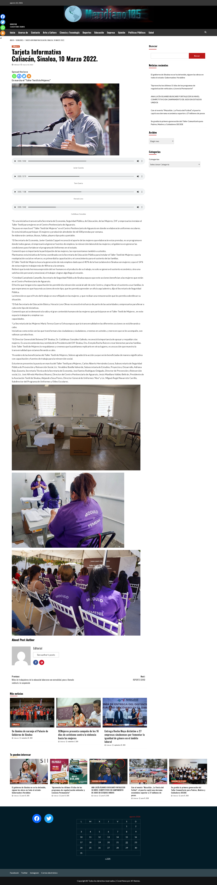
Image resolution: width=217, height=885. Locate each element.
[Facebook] (19, 76)
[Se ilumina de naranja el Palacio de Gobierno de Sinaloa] (32, 712)
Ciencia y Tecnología (69, 32)
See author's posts (46, 654)
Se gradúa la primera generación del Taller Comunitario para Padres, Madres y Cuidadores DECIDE (177, 122)
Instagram (34, 873)
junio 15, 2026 (25, 796)
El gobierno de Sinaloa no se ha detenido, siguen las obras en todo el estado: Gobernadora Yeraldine (177, 76)
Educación (99, 32)
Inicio (12, 32)
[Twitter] (24, 76)
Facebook (14, 873)
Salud (151, 32)
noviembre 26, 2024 (26, 738)
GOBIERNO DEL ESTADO (19, 781)
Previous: (43, 679)
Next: (139, 678)
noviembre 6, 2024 (73, 742)
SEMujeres (16, 46)
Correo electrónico (49, 873)
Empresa (111, 32)
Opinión (121, 32)
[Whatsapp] (14, 76)
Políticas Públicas (136, 32)
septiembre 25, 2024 (119, 745)
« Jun (107, 858)
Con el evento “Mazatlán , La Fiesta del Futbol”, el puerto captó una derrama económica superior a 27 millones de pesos (178, 111)
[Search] (205, 32)
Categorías (154, 159)
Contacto (35, 32)
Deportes (87, 32)
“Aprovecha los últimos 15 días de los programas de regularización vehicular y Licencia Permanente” (173, 87)
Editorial (17, 65)
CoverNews (122, 881)
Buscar (153, 46)
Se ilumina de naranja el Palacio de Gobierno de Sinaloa (30, 732)
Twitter (24, 873)
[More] (29, 76)
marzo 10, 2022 (28, 65)
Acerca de (23, 32)
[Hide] (1, 38)
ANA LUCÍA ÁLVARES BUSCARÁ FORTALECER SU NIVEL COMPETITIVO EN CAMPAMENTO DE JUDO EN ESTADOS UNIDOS (176, 99)
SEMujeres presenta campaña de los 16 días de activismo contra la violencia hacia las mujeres (78, 734)
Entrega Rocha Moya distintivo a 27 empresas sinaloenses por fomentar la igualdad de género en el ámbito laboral (124, 736)
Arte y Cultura (50, 32)
